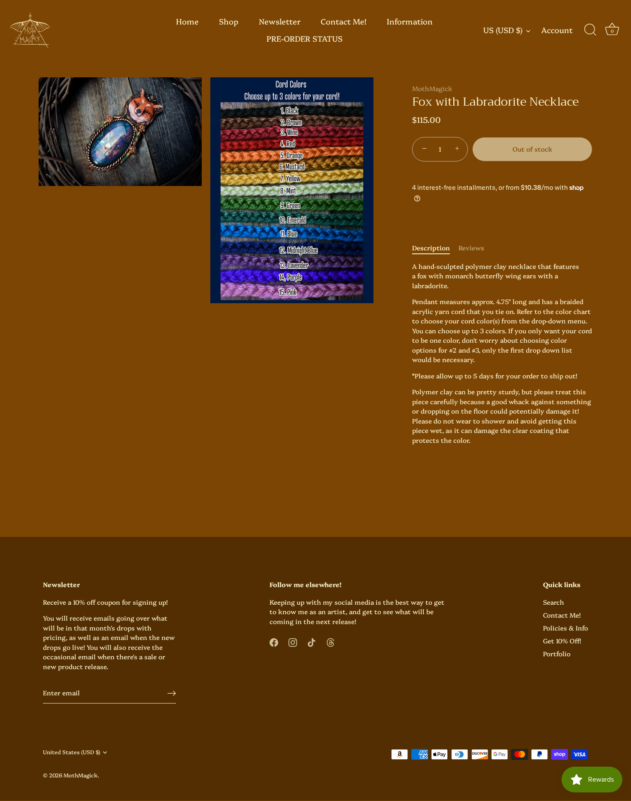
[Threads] (330, 641)
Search (553, 601)
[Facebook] (274, 641)
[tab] (435, 248)
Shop (228, 21)
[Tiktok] (311, 641)
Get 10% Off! (562, 640)
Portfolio (556, 653)
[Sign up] (171, 692)
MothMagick (432, 88)
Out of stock (532, 148)
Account (557, 30)
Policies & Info (565, 627)
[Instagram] (292, 641)
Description (431, 247)
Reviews (471, 247)
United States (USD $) (71, 752)
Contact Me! (344, 21)
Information (410, 21)
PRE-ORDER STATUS (305, 38)
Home (187, 21)
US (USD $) (502, 30)
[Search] (590, 30)
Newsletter (279, 21)
